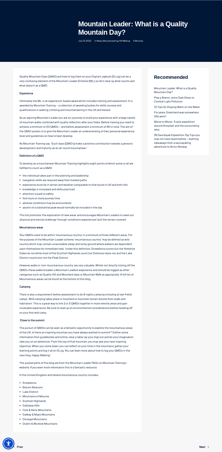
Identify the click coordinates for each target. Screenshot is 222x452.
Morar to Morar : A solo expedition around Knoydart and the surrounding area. (176, 125)
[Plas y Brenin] (13, 9)
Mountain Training (45, 105)
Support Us (132, 9)
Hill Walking (124, 41)
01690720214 (194, 9)
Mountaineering (110, 41)
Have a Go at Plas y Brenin (157, 9)
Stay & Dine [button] (63, 9)
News (99, 41)
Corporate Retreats (98, 9)
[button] (8, 443)
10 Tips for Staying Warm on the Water (177, 107)
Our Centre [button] (34, 9)
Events (117, 9)
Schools (77, 9)
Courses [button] (49, 9)
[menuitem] (34, 9)
